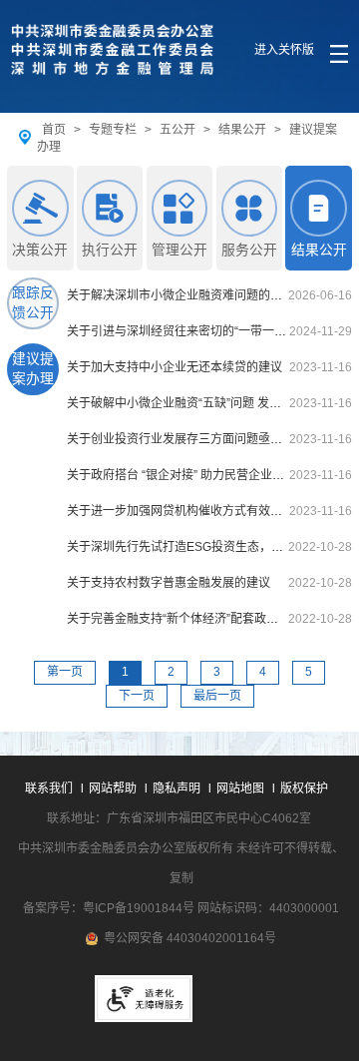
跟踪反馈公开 (33, 303)
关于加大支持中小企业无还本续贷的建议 (174, 367)
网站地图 (240, 789)
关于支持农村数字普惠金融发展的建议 (168, 583)
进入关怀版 (284, 50)
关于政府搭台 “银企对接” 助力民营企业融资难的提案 (205, 475)
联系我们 (49, 789)
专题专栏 (113, 130)
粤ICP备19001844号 (138, 908)
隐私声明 (176, 789)
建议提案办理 (33, 369)
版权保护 (304, 789)
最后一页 (217, 696)
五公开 (177, 130)
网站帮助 (113, 789)
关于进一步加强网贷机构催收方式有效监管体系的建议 (210, 511)
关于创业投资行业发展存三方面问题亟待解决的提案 (204, 439)
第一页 (65, 672)
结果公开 (242, 130)
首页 (54, 130)
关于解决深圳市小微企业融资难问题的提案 (180, 295)
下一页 (137, 696)
